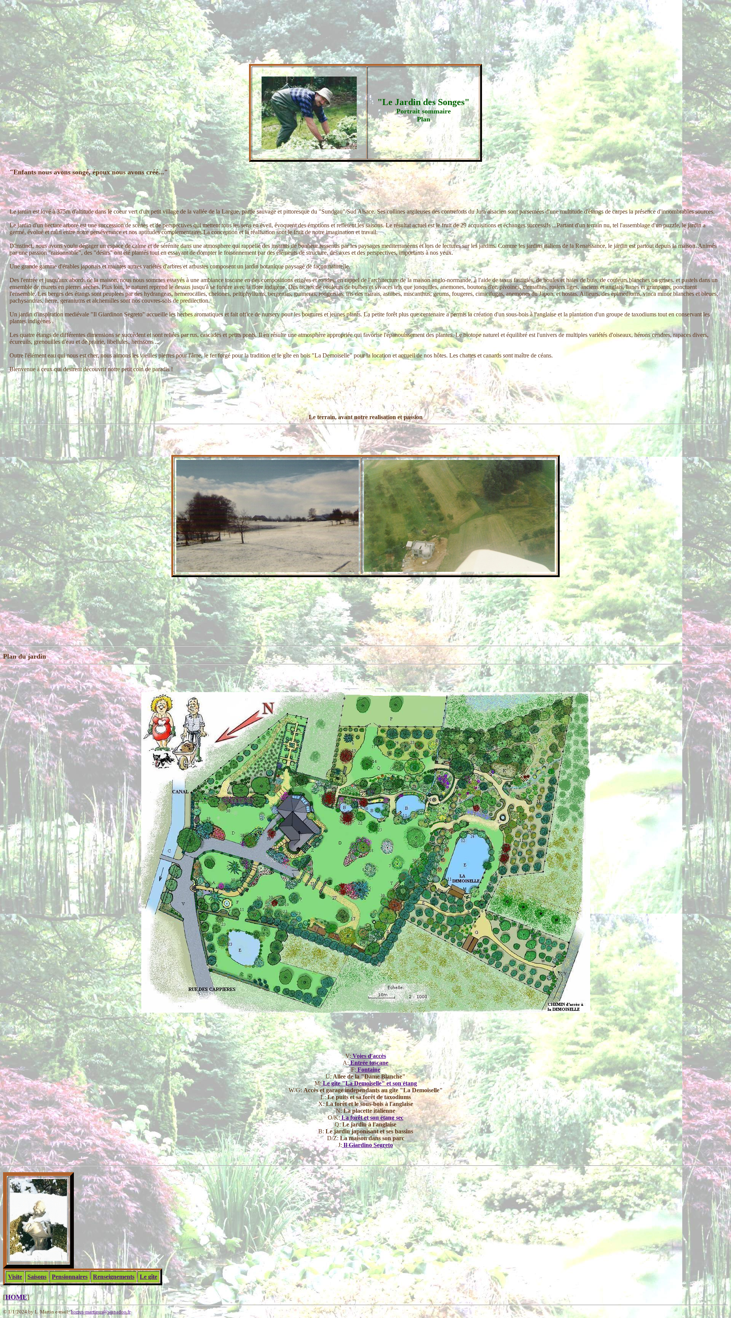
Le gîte (148, 1276)
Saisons (36, 1276)
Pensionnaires (70, 1276)
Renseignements (113, 1276)
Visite (15, 1276)
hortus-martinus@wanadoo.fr (101, 1312)
